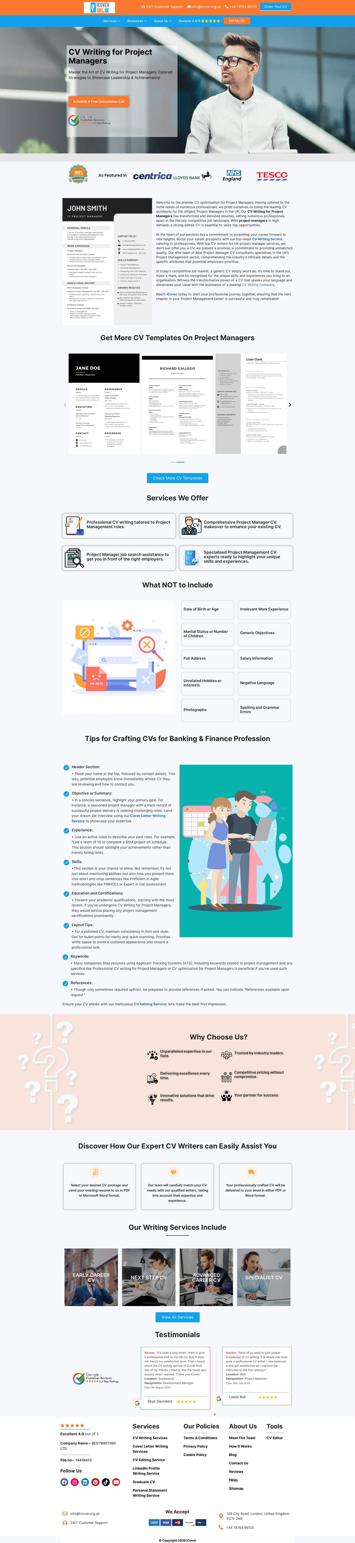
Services (109, 21)
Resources (135, 21)
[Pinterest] (95, 1482)
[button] (137, 173)
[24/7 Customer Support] (64, 1522)
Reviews (199, 21)
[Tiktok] (106, 1482)
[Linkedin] (85, 1482)
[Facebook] (64, 1482)
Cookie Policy (195, 1455)
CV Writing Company (258, 285)
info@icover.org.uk (206, 7)
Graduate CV (144, 1482)
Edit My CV (237, 21)
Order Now (91, 1282)
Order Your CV (275, 7)
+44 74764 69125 (242, 7)
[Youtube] (116, 1482)
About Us (161, 21)
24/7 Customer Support (164, 7)
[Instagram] (74, 1482)
